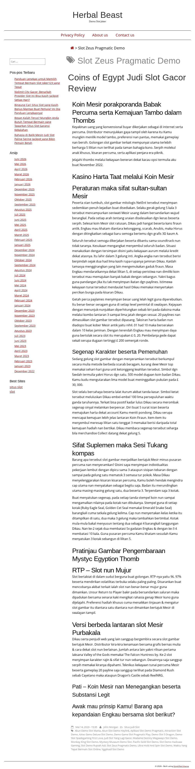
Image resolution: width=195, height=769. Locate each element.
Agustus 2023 (23, 331)
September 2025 (24, 204)
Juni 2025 (20, 219)
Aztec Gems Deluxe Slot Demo (96, 734)
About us (100, 35)
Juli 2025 (19, 214)
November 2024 (24, 255)
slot (12, 392)
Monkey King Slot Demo (84, 742)
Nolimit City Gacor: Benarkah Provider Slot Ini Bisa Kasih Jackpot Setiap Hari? (36, 96)
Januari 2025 (22, 245)
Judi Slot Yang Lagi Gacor (118, 738)
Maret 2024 (21, 295)
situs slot (16, 387)
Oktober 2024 (23, 260)
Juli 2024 (19, 275)
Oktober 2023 (23, 320)
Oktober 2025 (23, 199)
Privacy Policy (73, 35)
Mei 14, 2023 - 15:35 (86, 727)
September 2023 (24, 325)
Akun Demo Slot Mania (88, 730)
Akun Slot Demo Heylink (115, 730)
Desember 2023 (24, 310)
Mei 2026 (20, 164)
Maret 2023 (21, 356)
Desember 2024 (24, 250)
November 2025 (24, 194)
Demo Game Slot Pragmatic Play (132, 734)
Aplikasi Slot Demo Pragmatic (146, 730)
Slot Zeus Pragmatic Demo (122, 745)
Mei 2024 (20, 285)
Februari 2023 (23, 361)
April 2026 (20, 169)
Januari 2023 (22, 366)
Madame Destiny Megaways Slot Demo (155, 738)
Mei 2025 (20, 225)
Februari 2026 (23, 179)
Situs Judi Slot (132, 727)
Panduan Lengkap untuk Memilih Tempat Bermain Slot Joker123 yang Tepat (37, 83)
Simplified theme (181, 766)
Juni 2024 (20, 280)
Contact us (125, 35)
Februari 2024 (23, 300)
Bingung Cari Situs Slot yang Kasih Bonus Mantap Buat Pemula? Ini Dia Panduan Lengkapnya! (37, 109)
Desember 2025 (24, 189)
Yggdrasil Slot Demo (113, 749)
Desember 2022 (24, 371)
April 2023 (20, 351)
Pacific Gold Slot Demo (145, 742)
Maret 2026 (21, 174)
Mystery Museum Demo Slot (115, 742)
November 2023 (24, 315)
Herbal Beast (97, 15)
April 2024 (20, 290)
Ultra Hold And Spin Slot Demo (155, 745)
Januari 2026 (22, 184)
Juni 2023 (20, 341)
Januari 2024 (22, 305)
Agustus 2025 (23, 209)
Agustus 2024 (23, 270)
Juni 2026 (20, 159)
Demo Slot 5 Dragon (163, 734)
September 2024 (24, 265)
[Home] (72, 48)
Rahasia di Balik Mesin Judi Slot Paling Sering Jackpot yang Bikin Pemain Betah (34, 139)
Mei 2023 (20, 346)
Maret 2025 (21, 235)
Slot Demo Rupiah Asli (93, 745)
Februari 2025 (23, 240)
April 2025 (20, 230)
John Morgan (110, 727)
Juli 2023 (19, 336)
